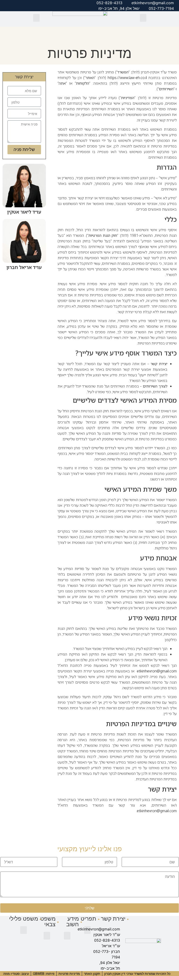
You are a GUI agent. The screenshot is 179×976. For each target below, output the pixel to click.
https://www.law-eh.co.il (127, 77)
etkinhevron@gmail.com (157, 671)
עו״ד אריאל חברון (24, 267)
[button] (143, 18)
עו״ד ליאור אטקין (24, 212)
